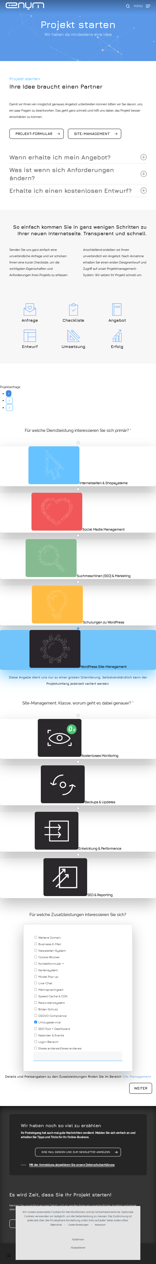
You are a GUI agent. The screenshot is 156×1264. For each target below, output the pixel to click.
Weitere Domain (49, 937)
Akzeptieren (78, 1247)
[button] (142, 5)
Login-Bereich (48, 1041)
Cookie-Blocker (49, 957)
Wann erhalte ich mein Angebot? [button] (59, 157)
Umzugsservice (49, 1022)
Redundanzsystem (51, 1002)
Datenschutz (56, 1224)
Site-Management (136, 1076)
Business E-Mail (49, 944)
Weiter (140, 1088)
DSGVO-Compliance (52, 1015)
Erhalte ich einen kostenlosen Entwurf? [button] (70, 190)
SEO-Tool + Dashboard (54, 1028)
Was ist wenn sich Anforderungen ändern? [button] (61, 174)
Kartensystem (48, 970)
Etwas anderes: (49, 1048)
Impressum (100, 1224)
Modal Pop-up (48, 976)
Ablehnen (78, 1239)
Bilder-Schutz (48, 1009)
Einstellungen (8, 1255)
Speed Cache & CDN (52, 996)
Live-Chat (45, 983)
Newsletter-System (52, 950)
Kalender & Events (51, 1035)
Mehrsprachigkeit (50, 989)
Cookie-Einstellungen (78, 1224)
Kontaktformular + (51, 963)
